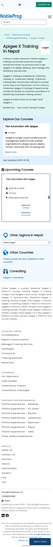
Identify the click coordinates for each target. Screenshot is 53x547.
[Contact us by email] (20, 4)
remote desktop (40, 85)
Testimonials (9, 468)
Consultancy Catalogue (16, 390)
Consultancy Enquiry (14, 386)
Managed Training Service (17, 344)
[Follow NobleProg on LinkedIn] (3, 515)
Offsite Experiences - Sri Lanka (20, 408)
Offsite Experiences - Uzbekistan (21, 417)
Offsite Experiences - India (18, 431)
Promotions (8, 353)
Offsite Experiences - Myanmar (20, 422)
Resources (8, 362)
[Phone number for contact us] (2, 4)
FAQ (4, 477)
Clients (6, 463)
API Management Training (17, 38)
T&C (4, 482)
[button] (48, 197)
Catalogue (8, 348)
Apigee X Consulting (13, 277)
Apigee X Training (37, 38)
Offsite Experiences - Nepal (18, 427)
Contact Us (44, 4)
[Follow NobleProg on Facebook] (7, 515)
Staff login (27, 545)
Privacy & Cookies (26, 540)
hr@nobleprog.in (43, 534)
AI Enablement (10, 335)
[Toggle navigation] (50, 16)
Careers (6, 473)
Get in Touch (40, 541)
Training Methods (12, 358)
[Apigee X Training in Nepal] (13, 16)
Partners (7, 459)
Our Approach (10, 376)
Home (7, 35)
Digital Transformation (15, 339)
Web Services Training (21, 35)
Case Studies (9, 381)
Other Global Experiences (17, 436)
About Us (7, 450)
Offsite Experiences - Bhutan (19, 413)
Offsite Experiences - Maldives (20, 404)
